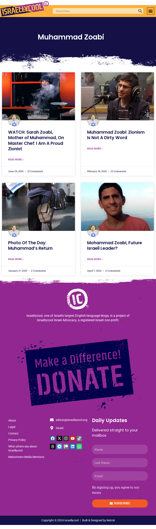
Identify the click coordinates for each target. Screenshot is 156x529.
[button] (150, 11)
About (12, 420)
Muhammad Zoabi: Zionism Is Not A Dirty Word (116, 135)
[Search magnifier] (140, 11)
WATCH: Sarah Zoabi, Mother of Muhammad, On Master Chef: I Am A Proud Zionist (36, 140)
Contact (13, 433)
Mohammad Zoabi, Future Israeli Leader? (114, 245)
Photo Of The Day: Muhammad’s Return (30, 245)
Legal (11, 427)
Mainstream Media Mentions (26, 457)
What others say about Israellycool (22, 448)
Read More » (16, 159)
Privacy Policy (17, 440)
